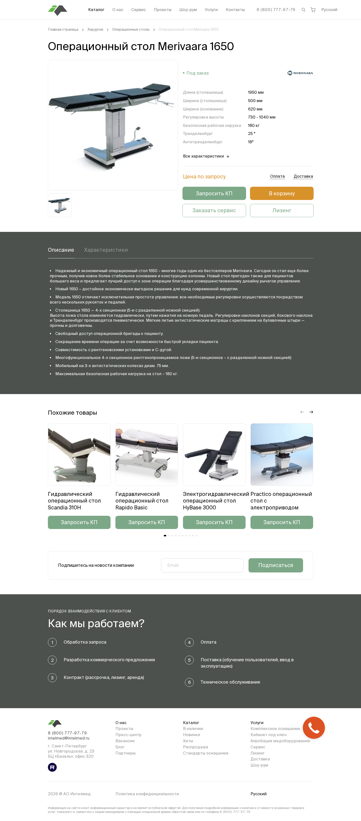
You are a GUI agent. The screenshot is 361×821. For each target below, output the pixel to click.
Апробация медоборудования (280, 741)
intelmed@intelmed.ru (68, 738)
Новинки (191, 734)
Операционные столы (131, 29)
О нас (117, 9)
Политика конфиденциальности (147, 794)
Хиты (188, 741)
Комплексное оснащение (275, 728)
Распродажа (195, 747)
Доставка (260, 759)
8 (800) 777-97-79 (276, 9)
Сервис (138, 9)
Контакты (235, 9)
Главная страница (63, 29)
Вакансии (125, 741)
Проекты (162, 9)
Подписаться (275, 565)
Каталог (96, 9)
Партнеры (125, 753)
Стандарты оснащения (205, 753)
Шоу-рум (188, 9)
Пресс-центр (128, 734)
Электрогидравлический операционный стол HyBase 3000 (216, 500)
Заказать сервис (214, 210)
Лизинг (282, 210)
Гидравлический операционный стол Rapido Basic (141, 500)
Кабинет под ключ (268, 734)
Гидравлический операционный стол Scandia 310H (74, 500)
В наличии (193, 728)
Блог (120, 747)
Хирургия (95, 29)
